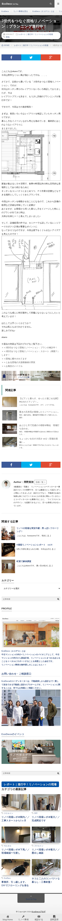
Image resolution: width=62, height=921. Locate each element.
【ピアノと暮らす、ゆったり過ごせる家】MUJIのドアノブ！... (39, 400)
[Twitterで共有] (31, 57)
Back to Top (31, 899)
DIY (36, 813)
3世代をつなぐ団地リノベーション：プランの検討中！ (31, 347)
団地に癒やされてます (16, 358)
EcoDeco (5, 11)
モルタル (7, 846)
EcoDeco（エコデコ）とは (43, 11)
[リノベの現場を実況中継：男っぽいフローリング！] (8, 533)
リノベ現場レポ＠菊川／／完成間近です (46, 819)
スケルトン (8, 813)
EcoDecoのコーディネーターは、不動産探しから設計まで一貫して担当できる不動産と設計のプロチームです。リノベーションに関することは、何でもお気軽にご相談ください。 (31, 684)
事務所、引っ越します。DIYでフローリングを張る (15, 883)
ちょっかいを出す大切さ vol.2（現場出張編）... (38, 440)
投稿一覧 (39, 482)
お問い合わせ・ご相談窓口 (16, 673)
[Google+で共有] (50, 57)
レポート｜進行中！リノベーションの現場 (36, 34)
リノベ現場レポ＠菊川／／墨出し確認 (46, 851)
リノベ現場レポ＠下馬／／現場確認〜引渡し (15, 851)
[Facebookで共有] (11, 57)
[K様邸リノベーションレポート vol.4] (8, 550)
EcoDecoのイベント (13, 734)
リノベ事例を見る (20, 11)
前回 (4, 89)
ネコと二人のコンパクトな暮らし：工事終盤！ (46, 880)
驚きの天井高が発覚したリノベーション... (39, 411)
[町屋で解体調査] (8, 566)
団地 (7, 37)
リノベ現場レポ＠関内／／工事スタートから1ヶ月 (15, 819)
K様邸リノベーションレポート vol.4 (34, 544)
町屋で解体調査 (24, 561)
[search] (58, 599)
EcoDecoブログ (39, 911)
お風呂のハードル (14, 366)
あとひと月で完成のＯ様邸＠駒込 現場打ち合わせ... (39, 427)
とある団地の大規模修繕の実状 (20, 362)
